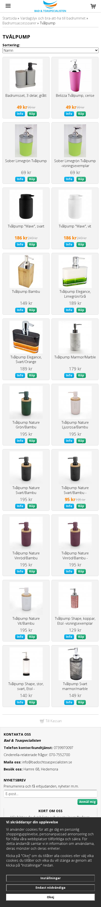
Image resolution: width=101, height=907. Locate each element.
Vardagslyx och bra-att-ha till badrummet (53, 18)
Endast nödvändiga (50, 888)
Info (20, 114)
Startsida (9, 18)
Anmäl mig (87, 802)
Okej (50, 897)
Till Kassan (53, 721)
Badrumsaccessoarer (19, 23)
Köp (32, 114)
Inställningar (50, 878)
